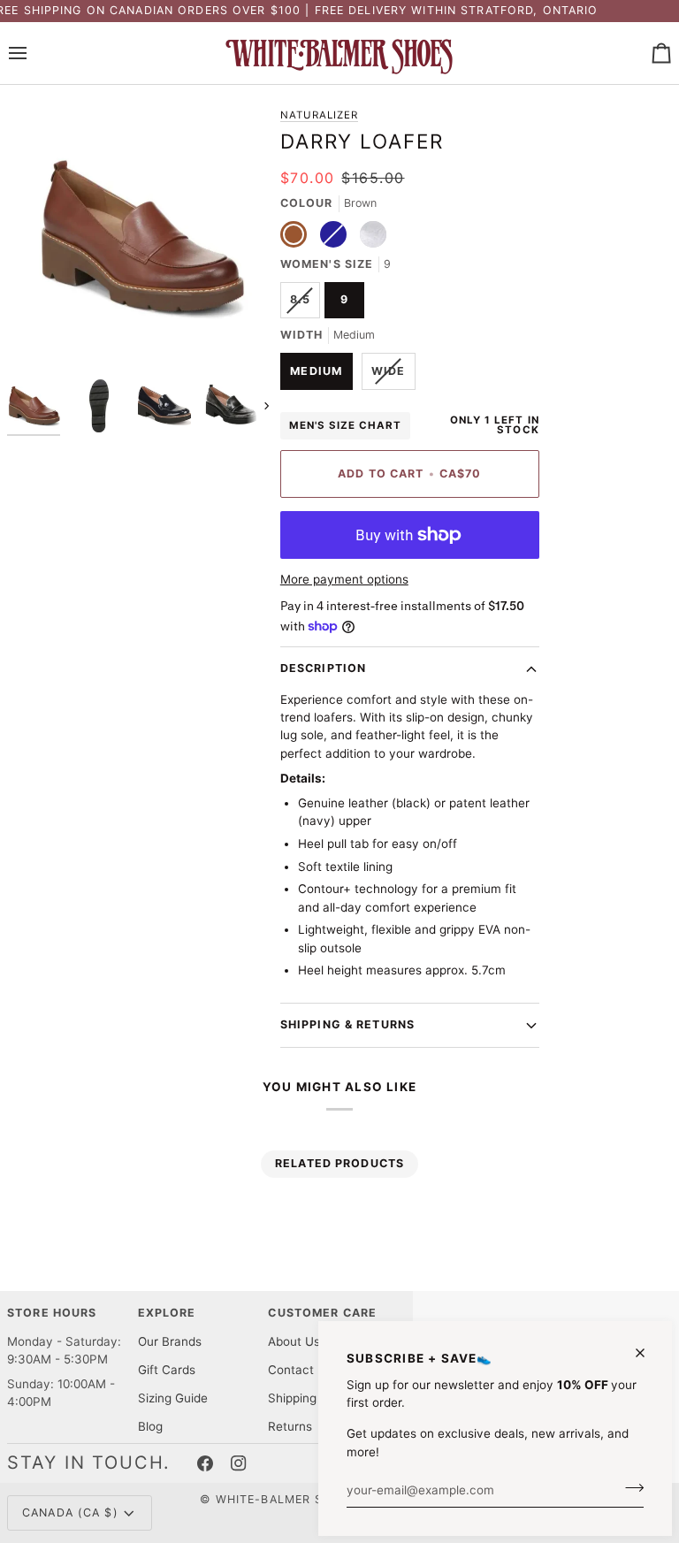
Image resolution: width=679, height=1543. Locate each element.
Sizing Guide (173, 1398)
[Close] (647, 1353)
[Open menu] (33, 53)
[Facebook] (205, 1463)
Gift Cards (166, 1370)
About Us (294, 1341)
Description (323, 668)
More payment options (344, 579)
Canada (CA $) (70, 1512)
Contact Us (300, 1370)
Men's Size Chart (345, 425)
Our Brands (170, 1341)
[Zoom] (40, 337)
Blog (150, 1426)
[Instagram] (239, 1463)
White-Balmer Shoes (286, 1499)
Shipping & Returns (347, 1024)
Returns (290, 1426)
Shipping (292, 1398)
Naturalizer (319, 115)
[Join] (629, 1488)
